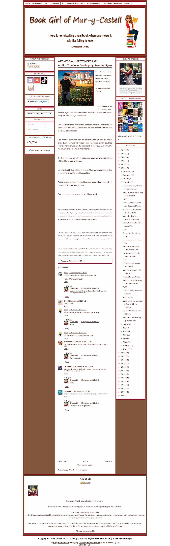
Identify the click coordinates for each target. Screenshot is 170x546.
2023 (123, 161)
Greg (65, 301)
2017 (123, 363)
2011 (123, 385)
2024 (123, 157)
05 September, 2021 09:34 (90, 288)
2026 (123, 150)
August (126, 324)
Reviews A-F (37, 3)
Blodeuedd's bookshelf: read (130, 99)
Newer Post (62, 461)
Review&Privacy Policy (75, 3)
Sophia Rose (68, 341)
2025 (123, 154)
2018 (123, 360)
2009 (123, 392)
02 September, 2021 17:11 (77, 310)
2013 (123, 378)
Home (28, 3)
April (125, 338)
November (127, 175)
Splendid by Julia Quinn (131, 277)
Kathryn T (67, 391)
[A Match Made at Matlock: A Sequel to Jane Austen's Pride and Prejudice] (136, 115)
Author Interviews (93, 3)
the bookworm (69, 366)
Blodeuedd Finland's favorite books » (130, 137)
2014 (123, 374)
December (127, 171)
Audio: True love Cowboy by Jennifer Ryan (85, 65)
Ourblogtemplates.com (89, 543)
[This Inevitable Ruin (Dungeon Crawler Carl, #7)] (121, 123)
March (125, 342)
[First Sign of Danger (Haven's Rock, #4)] (136, 108)
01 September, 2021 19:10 (78, 273)
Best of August (128, 297)
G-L (46, 3)
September (127, 182)
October (126, 179)
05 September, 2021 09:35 (90, 355)
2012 (123, 381)
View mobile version (85, 465)
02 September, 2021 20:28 (84, 366)
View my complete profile (85, 531)
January (126, 349)
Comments (34, 130)
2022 (123, 164)
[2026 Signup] (39, 150)
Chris (66, 310)
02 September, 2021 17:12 (77, 333)
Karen (66, 273)
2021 (123, 168)
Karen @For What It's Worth (73, 279)
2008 (123, 396)
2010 (123, 388)
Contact (127, 3)
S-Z (63, 3)
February (126, 346)
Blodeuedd (74, 288)
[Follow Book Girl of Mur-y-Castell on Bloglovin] (38, 103)
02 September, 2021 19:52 (83, 341)
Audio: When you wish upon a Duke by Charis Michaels (133, 304)
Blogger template (61, 543)
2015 (123, 371)
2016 (123, 367)
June (125, 331)
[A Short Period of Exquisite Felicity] (121, 115)
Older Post (108, 461)
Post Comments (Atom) (78, 470)
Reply (66, 282)
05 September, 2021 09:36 (90, 403)
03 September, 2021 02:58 (81, 391)
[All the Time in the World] (131, 123)
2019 (123, 356)
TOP (88, 545)
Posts (32, 125)
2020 (123, 353)
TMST (125, 199)
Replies (69, 286)
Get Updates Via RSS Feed (112, 3)
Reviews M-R (54, 3)
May (125, 335)
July (124, 328)
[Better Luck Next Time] (131, 108)
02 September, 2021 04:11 (77, 301)
